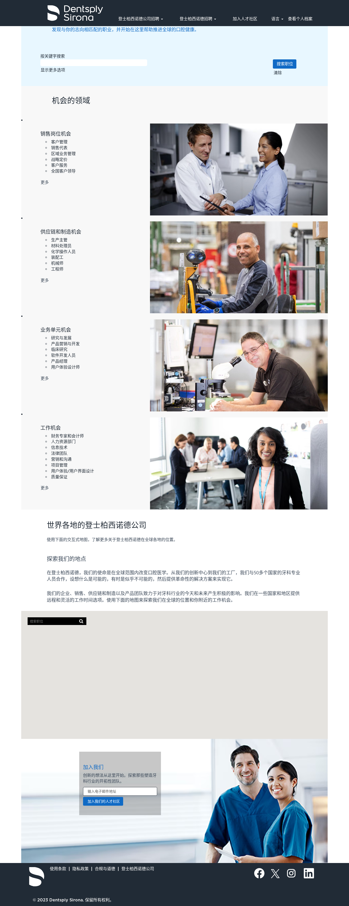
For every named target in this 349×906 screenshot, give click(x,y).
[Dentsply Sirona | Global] (36, 877)
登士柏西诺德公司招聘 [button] (139, 18)
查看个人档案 (300, 18)
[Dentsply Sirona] (54, 13)
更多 (45, 182)
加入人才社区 (245, 18)
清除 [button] (278, 72)
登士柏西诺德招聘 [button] (197, 18)
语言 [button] (276, 18)
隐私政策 (80, 868)
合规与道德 (105, 868)
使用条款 (58, 868)
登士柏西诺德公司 (137, 868)
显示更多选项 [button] (53, 70)
